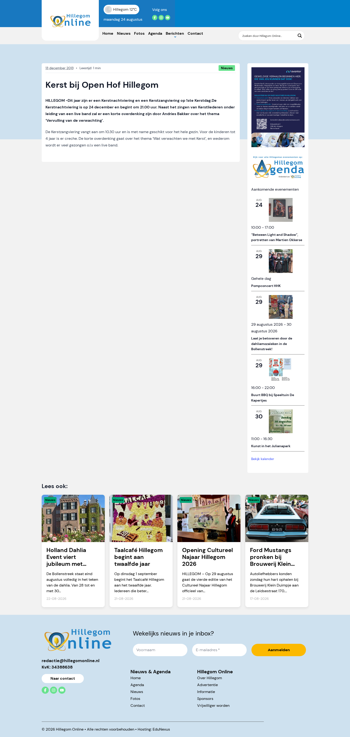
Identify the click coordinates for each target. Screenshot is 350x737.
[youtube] (167, 17)
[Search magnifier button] (299, 35)
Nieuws (123, 33)
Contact (195, 33)
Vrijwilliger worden (213, 705)
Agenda (155, 33)
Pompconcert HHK (266, 286)
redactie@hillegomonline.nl (71, 661)
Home (107, 33)
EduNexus (161, 729)
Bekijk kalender (262, 459)
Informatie (206, 691)
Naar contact (62, 678)
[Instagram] (161, 17)
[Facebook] (154, 17)
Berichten (175, 33)
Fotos (139, 33)
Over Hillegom (209, 677)
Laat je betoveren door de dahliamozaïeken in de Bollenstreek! (271, 343)
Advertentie (207, 684)
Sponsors (205, 698)
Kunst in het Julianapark (270, 446)
